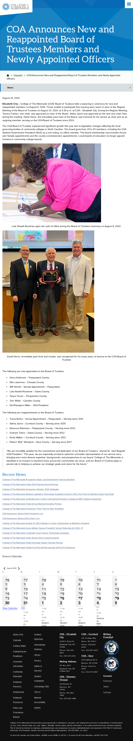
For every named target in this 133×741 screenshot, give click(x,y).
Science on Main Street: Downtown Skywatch (101, 625)
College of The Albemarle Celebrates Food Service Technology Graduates (35, 533)
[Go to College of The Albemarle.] (8, 75)
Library (37, 655)
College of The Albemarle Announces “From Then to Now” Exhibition (33, 509)
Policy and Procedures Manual (18, 712)
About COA (18, 634)
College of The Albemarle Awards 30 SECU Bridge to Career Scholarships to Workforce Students (45, 523)
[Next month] (19, 569)
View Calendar (10, 608)
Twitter (106, 686)
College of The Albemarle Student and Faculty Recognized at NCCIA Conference (38, 548)
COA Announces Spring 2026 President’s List (22, 514)
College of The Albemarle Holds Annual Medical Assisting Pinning (32, 504)
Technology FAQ (41, 686)
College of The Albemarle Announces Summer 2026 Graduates (30, 489)
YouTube (107, 692)
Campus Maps (19, 646)
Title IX (37, 692)
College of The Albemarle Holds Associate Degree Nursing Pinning (32, 543)
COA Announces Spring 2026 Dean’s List (20, 518)
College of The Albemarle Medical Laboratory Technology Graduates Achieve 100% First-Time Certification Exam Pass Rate (58, 494)
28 (99, 598)
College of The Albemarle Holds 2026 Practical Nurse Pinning (30, 484)
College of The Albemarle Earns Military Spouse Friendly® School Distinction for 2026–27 (42, 528)
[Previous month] (4, 569)
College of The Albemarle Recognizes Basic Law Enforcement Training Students (38, 480)
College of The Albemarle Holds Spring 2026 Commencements (30, 538)
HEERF (37, 708)
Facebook (107, 681)
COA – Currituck (89, 634)
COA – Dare (87, 656)
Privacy (37, 661)
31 (26, 602)
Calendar (17, 640)
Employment (18, 692)
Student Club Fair (27, 629)
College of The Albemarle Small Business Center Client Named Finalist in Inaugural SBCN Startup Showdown (51, 499)
